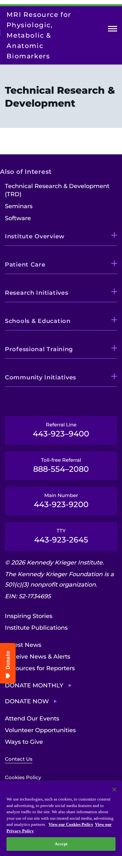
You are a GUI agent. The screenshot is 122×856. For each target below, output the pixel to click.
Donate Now (27, 701)
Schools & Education (38, 321)
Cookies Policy (23, 777)
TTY (61, 536)
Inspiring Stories (28, 616)
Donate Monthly (34, 685)
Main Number (61, 500)
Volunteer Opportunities (40, 730)
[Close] (114, 789)
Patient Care (25, 264)
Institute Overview (35, 236)
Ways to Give (24, 741)
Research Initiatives (36, 292)
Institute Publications (36, 627)
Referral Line (61, 430)
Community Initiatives (40, 377)
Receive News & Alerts (37, 656)
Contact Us (19, 759)
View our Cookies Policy (70, 824)
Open (112, 30)
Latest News (23, 644)
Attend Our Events (32, 718)
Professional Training (39, 349)
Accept (61, 843)
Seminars (19, 206)
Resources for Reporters (40, 668)
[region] (61, 818)
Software (18, 218)
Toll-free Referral (61, 465)
